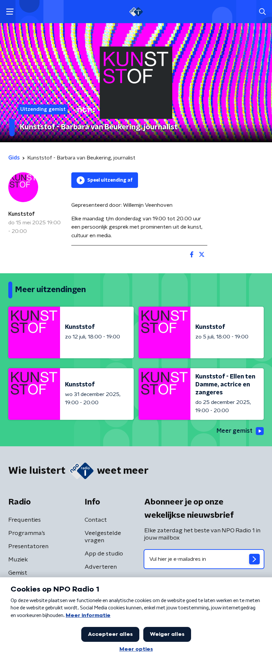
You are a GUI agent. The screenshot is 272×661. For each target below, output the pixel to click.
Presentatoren (28, 547)
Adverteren (101, 567)
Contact (96, 520)
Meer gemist (234, 431)
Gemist (17, 573)
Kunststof (21, 214)
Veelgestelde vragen (103, 537)
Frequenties (24, 520)
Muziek (18, 560)
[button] (9, 12)
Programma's (26, 533)
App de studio (104, 554)
